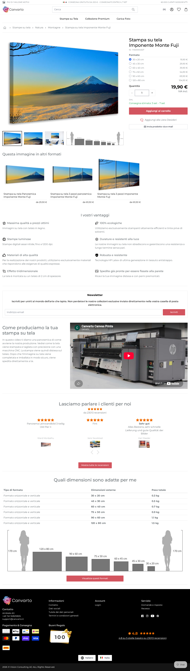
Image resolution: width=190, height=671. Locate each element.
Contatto (53, 605)
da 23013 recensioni (94, 412)
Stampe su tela (21, 27)
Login (98, 605)
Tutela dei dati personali (61, 612)
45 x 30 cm (138, 63)
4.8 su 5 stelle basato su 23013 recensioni (143, 638)
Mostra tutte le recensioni (95, 465)
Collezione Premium (97, 18)
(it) (164, 9)
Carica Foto (123, 18)
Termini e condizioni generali (64, 615)
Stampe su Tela (69, 18)
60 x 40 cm (138, 67)
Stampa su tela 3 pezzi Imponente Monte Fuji (117, 195)
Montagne (54, 27)
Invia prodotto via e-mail (160, 126)
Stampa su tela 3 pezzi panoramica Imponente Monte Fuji (70, 195)
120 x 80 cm (139, 80)
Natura (39, 27)
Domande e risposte (151, 605)
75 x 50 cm (138, 72)
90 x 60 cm (138, 76)
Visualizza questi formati (95, 578)
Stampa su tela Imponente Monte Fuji (88, 27)
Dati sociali (54, 608)
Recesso (145, 608)
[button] (12, 138)
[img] (95, 409)
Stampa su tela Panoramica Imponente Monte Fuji (20, 195)
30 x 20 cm (138, 59)
